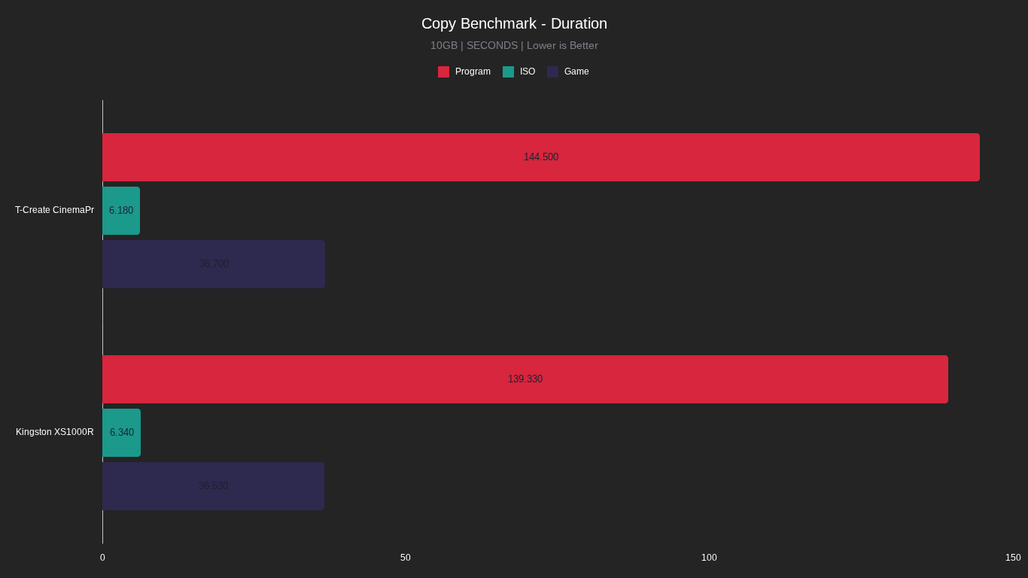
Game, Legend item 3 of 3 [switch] (570, 73)
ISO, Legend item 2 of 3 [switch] (521, 73)
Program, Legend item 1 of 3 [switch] (467, 73)
